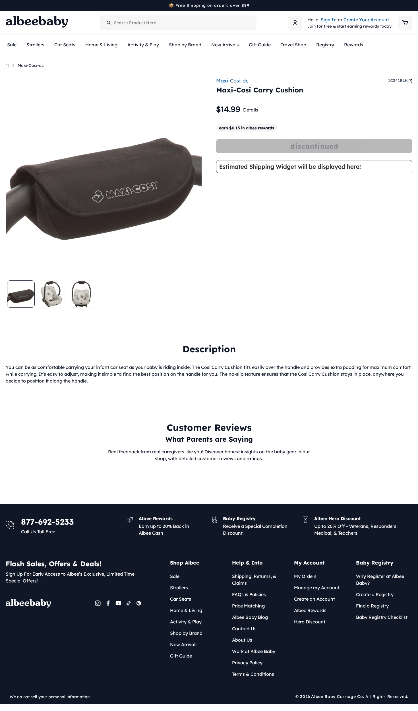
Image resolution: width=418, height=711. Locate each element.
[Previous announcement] (7, 5)
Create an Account (314, 599)
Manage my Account (317, 587)
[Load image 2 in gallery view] (51, 294)
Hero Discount (309, 622)
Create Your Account (366, 19)
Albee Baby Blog (250, 617)
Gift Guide (181, 656)
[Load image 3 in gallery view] (81, 294)
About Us (242, 640)
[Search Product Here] (109, 22)
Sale (174, 576)
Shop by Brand (186, 633)
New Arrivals (184, 644)
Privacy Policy (247, 662)
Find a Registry (372, 606)
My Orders (305, 576)
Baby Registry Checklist (381, 617)
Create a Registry (375, 594)
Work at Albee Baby (253, 651)
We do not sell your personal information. (50, 696)
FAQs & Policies (249, 594)
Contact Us (244, 628)
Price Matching (248, 606)
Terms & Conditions (253, 674)
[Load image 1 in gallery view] (21, 294)
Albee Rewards (310, 610)
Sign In (329, 19)
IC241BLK (398, 80)
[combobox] (178, 22)
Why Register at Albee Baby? (380, 579)
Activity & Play (186, 622)
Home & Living (186, 610)
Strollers (179, 587)
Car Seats (180, 599)
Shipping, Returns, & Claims (254, 579)
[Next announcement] (410, 5)
